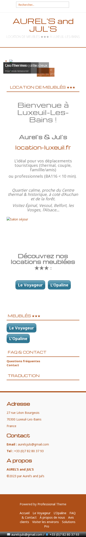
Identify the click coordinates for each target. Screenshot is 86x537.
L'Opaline (18, 338)
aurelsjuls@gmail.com (33, 444)
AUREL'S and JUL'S (43, 25)
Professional (46, 504)
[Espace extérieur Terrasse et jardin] (47, 74)
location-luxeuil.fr (43, 147)
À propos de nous (52, 517)
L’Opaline (59, 285)
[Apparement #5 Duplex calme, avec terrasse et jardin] (43, 74)
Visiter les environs (45, 522)
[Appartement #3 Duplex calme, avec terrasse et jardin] (38, 74)
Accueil (25, 513)
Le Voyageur (30, 285)
